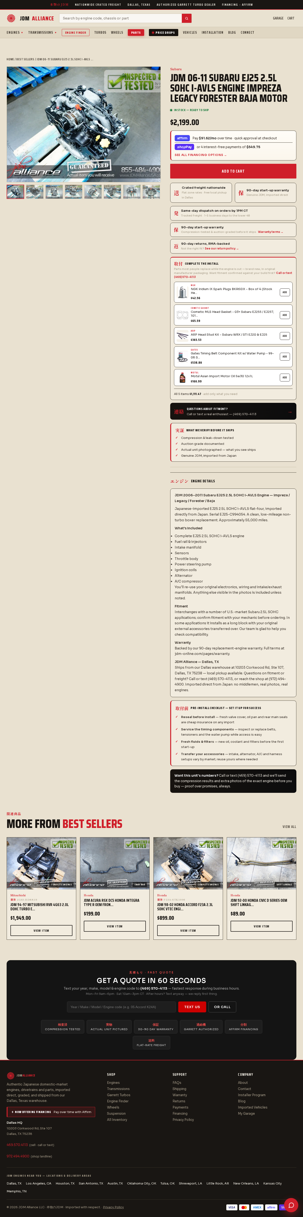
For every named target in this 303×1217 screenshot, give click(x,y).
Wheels (117, 32)
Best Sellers (25, 59)
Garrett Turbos (118, 1095)
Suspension (116, 1114)
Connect (247, 32)
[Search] (187, 18)
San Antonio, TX (91, 1183)
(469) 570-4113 (153, 988)
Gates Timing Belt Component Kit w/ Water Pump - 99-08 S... (232, 355)
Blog (232, 32)
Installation (212, 32)
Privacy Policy (183, 1120)
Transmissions (42, 32)
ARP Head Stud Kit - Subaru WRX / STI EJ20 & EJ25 (229, 335)
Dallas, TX (14, 1183)
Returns (179, 1101)
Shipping (179, 1089)
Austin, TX (115, 1183)
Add (285, 292)
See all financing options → (201, 155)
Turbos (100, 32)
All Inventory (117, 1120)
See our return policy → (222, 248)
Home (10, 59)
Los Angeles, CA (38, 1183)
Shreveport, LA (190, 1183)
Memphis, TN (17, 1191)
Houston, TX (65, 1183)
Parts (136, 32)
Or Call (222, 1007)
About (243, 1083)
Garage (278, 18)
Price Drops (165, 32)
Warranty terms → (270, 232)
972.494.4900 (18, 1156)
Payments (180, 1107)
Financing (180, 1114)
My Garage (246, 1114)
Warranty (180, 1095)
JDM (37, 18)
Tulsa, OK (167, 1183)
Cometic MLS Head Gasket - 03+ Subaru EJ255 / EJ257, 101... (232, 314)
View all (289, 827)
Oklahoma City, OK (141, 1183)
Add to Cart (233, 171)
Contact (244, 1089)
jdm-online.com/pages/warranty (202, 654)
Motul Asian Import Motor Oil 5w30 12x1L (222, 376)
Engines (15, 32)
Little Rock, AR (217, 1183)
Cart (290, 18)
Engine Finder (75, 32)
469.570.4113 (17, 1145)
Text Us (192, 1007)
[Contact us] (291, 1205)
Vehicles (190, 32)
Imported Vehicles (252, 1107)
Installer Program (252, 1095)
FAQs (177, 1083)
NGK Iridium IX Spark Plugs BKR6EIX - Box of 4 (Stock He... (231, 291)
